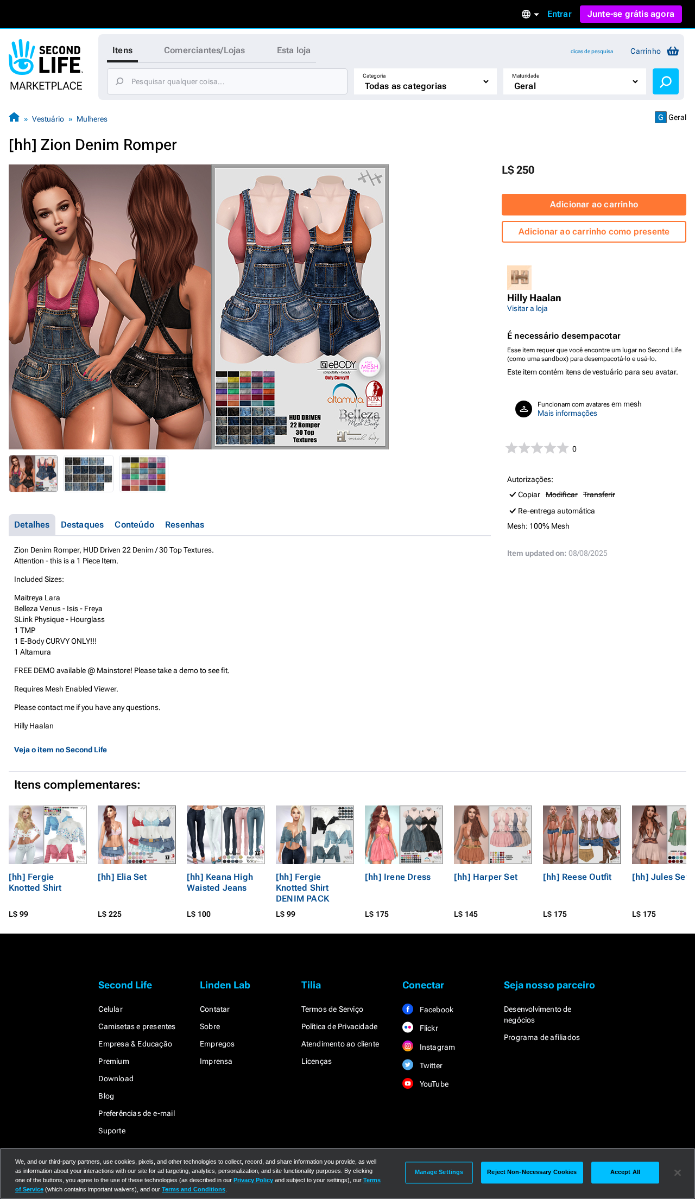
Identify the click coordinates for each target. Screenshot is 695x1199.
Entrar (559, 14)
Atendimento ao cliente (340, 1043)
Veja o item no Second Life (60, 749)
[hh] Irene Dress (398, 877)
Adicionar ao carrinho (594, 204)
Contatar (215, 1009)
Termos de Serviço (332, 1009)
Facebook (435, 1009)
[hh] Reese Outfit (577, 877)
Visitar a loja (527, 308)
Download (116, 1078)
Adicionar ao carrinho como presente (594, 231)
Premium (113, 1061)
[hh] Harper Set (485, 877)
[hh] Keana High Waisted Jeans (220, 882)
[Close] (678, 1172)
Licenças (316, 1061)
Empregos (217, 1043)
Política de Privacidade (339, 1026)
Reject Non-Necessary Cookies (532, 1172)
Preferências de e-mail (136, 1113)
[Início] (14, 118)
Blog (106, 1096)
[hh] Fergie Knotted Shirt (35, 882)
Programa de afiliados (542, 1037)
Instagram (436, 1047)
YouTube (433, 1084)
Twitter (430, 1065)
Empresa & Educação (135, 1043)
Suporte (111, 1130)
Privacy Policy (253, 1180)
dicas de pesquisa (592, 51)
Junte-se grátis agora (630, 14)
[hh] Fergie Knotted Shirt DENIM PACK (302, 888)
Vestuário (48, 119)
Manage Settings (439, 1172)
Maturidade (525, 76)
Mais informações (567, 413)
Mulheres (92, 119)
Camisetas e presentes (136, 1026)
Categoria (374, 76)
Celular (110, 1009)
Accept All (625, 1172)
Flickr (428, 1028)
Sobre (210, 1026)
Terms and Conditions (193, 1189)
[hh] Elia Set (122, 877)
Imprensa (216, 1061)
